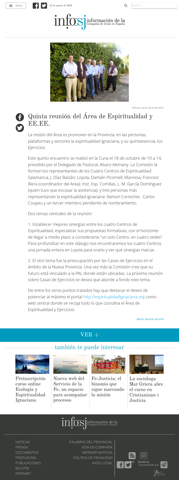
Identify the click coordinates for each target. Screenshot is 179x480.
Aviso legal (102, 463)
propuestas (25, 458)
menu (16, 6)
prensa (21, 447)
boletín (22, 468)
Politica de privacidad (93, 458)
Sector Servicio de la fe (150, 319)
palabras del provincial (91, 442)
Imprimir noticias (97, 453)
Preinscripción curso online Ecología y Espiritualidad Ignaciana (30, 389)
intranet (23, 474)
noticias (22, 442)
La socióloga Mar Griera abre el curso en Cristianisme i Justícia (146, 390)
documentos (27, 453)
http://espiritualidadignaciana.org (114, 297)
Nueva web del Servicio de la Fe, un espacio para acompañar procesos (70, 389)
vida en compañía (97, 447)
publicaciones (28, 463)
